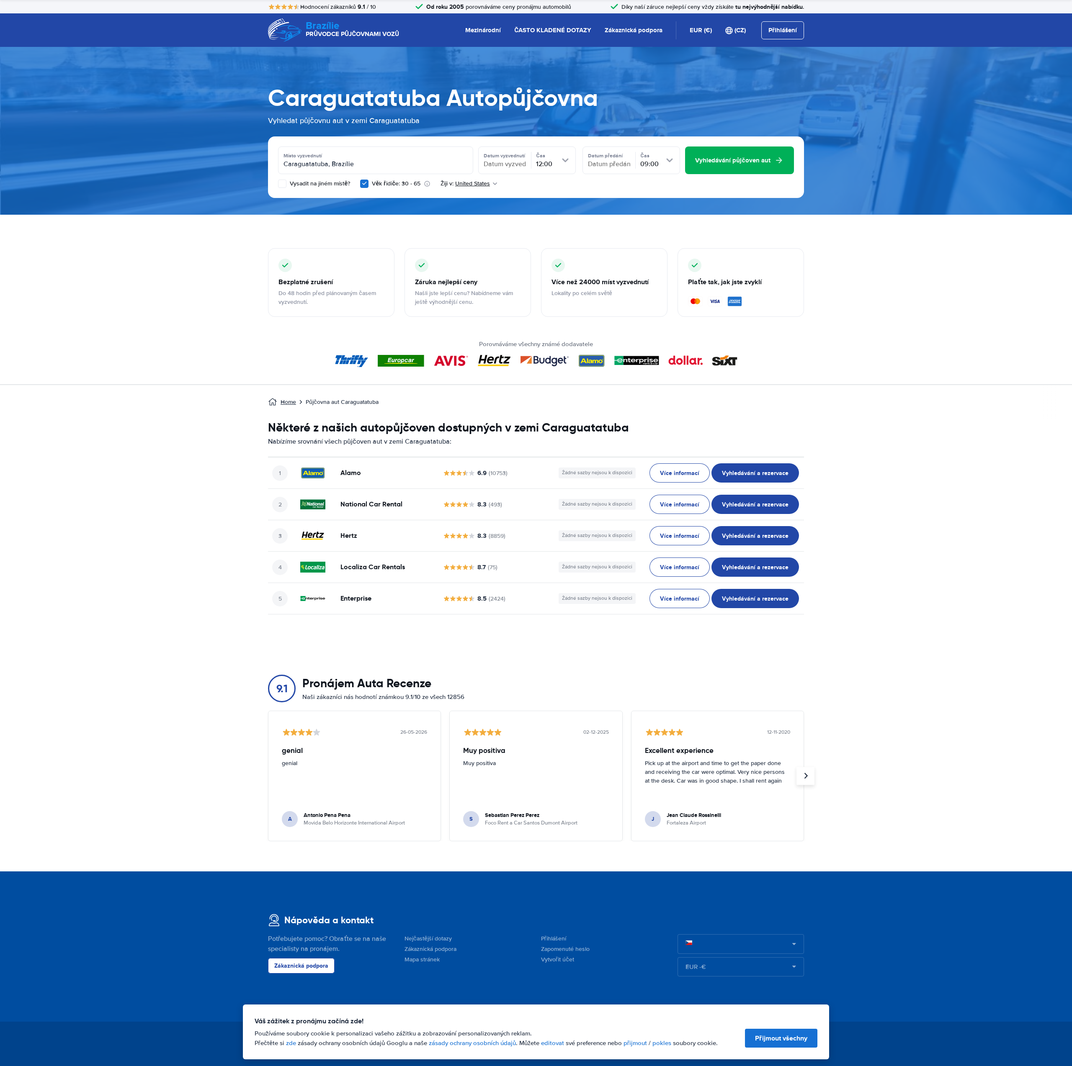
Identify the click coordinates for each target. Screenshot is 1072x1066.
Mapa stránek (422, 959)
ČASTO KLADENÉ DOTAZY (552, 30)
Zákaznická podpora (633, 30)
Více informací (679, 473)
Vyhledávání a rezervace (755, 473)
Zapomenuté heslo (565, 949)
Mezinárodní (483, 30)
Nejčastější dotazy (428, 938)
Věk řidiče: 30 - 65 (396, 183)
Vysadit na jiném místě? (319, 183)
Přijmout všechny (781, 1038)
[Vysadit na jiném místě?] (282, 184)
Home (288, 402)
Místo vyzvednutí (302, 155)
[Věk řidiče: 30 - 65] (364, 184)
